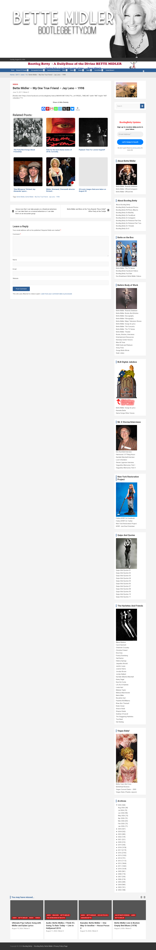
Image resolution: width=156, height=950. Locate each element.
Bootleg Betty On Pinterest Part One (128, 221)
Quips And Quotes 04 (123, 578)
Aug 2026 (121, 808)
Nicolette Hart (121, 698)
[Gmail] (52, 107)
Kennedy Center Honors (124, 340)
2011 (119, 866)
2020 (119, 842)
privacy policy (137, 148)
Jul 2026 (121, 810)
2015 (119, 855)
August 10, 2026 (85, 931)
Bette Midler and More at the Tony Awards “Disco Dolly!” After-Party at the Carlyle (86, 210)
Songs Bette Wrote (122, 350)
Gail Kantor (120, 658)
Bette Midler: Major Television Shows (128, 321)
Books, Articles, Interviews (125, 334)
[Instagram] (60, 107)
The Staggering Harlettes (124, 717)
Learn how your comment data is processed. (56, 294)
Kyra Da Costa (121, 682)
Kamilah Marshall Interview (125, 457)
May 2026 (121, 816)
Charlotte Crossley (122, 648)
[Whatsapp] (56, 107)
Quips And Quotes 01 (123, 570)
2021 (119, 839)
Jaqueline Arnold (122, 663)
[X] (64, 107)
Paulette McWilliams (123, 701)
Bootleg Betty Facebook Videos (127, 271)
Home (12, 70)
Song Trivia (120, 348)
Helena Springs (121, 661)
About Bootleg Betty (123, 205)
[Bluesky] (72, 107)
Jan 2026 (121, 826)
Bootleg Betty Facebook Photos (127, 207)
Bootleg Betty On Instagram (125, 218)
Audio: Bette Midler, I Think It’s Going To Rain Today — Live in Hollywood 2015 (60, 925)
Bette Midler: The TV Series (125, 268)
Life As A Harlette (122, 685)
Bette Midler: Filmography (125, 318)
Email (14, 269)
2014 (119, 858)
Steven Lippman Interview (125, 462)
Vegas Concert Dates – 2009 (126, 789)
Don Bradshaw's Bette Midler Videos (128, 276)
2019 (119, 845)
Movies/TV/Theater (21, 70)
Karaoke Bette (121, 410)
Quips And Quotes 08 (123, 589)
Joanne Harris (121, 669)
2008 (119, 874)
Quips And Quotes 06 (123, 584)
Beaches (55, 915)
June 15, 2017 (17, 92)
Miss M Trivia (120, 342)
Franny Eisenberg (122, 656)
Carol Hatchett (121, 645)
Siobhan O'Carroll (122, 714)
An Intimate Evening (122, 915)
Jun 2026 (121, 813)
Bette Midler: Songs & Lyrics (125, 324)
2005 (119, 882)
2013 (119, 861)
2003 (119, 887)
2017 (119, 850)
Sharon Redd (120, 709)
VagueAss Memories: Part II (126, 468)
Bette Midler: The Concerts (125, 326)
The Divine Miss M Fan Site (56, 918)
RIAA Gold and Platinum (124, 345)
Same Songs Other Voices (125, 413)
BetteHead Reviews (122, 787)
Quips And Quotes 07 (123, 586)
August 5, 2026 (119, 928)
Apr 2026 (121, 818)
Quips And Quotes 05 (123, 581)
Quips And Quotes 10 (123, 594)
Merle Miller (120, 695)
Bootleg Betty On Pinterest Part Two (128, 223)
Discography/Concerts (37, 70)
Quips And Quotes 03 (123, 576)
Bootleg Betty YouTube (124, 273)
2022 (119, 837)
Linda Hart (119, 687)
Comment (17, 234)
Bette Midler (21, 197)
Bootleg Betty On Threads (125, 226)
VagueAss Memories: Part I (125, 465)
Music (64, 70)
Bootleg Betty (27, 946)
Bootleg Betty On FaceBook (125, 215)
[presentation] (141, 897)
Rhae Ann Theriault (122, 703)
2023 (119, 834)
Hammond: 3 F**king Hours (125, 454)
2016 (119, 853)
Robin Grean (120, 706)
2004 (119, 885)
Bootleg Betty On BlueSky (125, 213)
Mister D (26, 92)
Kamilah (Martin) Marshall (125, 677)
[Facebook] (43, 107)
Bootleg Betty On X (122, 228)
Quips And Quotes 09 (123, 592)
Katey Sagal (120, 679)
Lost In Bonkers (121, 460)
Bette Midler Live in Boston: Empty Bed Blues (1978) (127, 924)
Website (15, 278)
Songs (37, 918)
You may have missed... (23, 897)
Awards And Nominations (53, 70)
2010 (119, 869)
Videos (72, 70)
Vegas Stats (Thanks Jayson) (126, 792)
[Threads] (68, 107)
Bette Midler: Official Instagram (126, 189)
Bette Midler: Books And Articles (127, 313)
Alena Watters (121, 642)
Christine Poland (121, 650)
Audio (14, 918)
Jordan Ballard (121, 674)
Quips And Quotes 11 (123, 597)
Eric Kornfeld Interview (124, 452)
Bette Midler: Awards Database (126, 186)
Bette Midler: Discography (125, 316)
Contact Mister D (110, 70)
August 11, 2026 (51, 931)
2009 (119, 871)
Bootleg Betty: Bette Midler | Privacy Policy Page (50, 946)
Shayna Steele (121, 711)
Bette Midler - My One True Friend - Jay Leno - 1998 (42, 197)
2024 (119, 831)
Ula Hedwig (120, 722)
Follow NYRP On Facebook (125, 518)
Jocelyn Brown (121, 671)
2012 (119, 863)
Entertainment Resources (125, 337)
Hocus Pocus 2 (103, 915)
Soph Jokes (120, 353)
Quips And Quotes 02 (123, 573)
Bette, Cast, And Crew (123, 784)
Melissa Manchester (123, 693)
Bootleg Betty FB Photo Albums (127, 210)
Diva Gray (119, 653)
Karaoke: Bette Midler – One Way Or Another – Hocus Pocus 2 (94, 925)
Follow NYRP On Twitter (124, 521)
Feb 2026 (121, 824)
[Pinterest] (47, 107)
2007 (119, 877)
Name (15, 260)
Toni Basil (119, 719)
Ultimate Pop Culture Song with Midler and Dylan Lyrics (26, 924)
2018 (119, 847)
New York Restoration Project (126, 524)
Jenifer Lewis (120, 666)
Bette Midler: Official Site (124, 192)
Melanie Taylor (121, 690)
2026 (119, 805)
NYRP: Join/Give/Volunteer (125, 526)
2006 (119, 879)
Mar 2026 (121, 821)
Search (142, 106)
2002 (119, 890)
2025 (119, 829)
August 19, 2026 (17, 928)
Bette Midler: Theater (123, 332)
